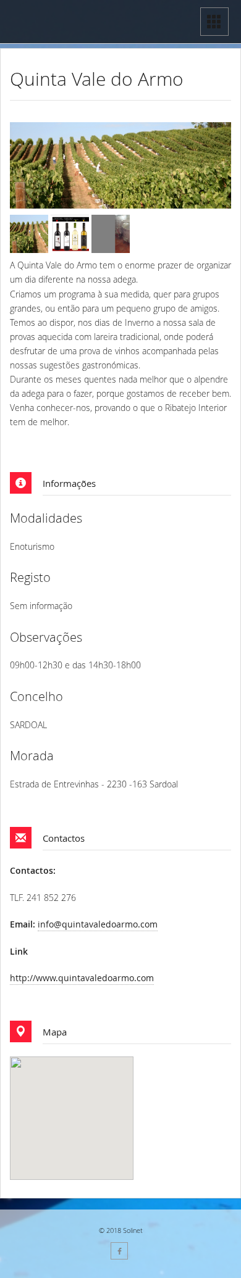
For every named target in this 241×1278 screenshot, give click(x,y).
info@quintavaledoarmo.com (98, 924)
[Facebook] (119, 1250)
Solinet (133, 1230)
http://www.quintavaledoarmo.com (82, 978)
